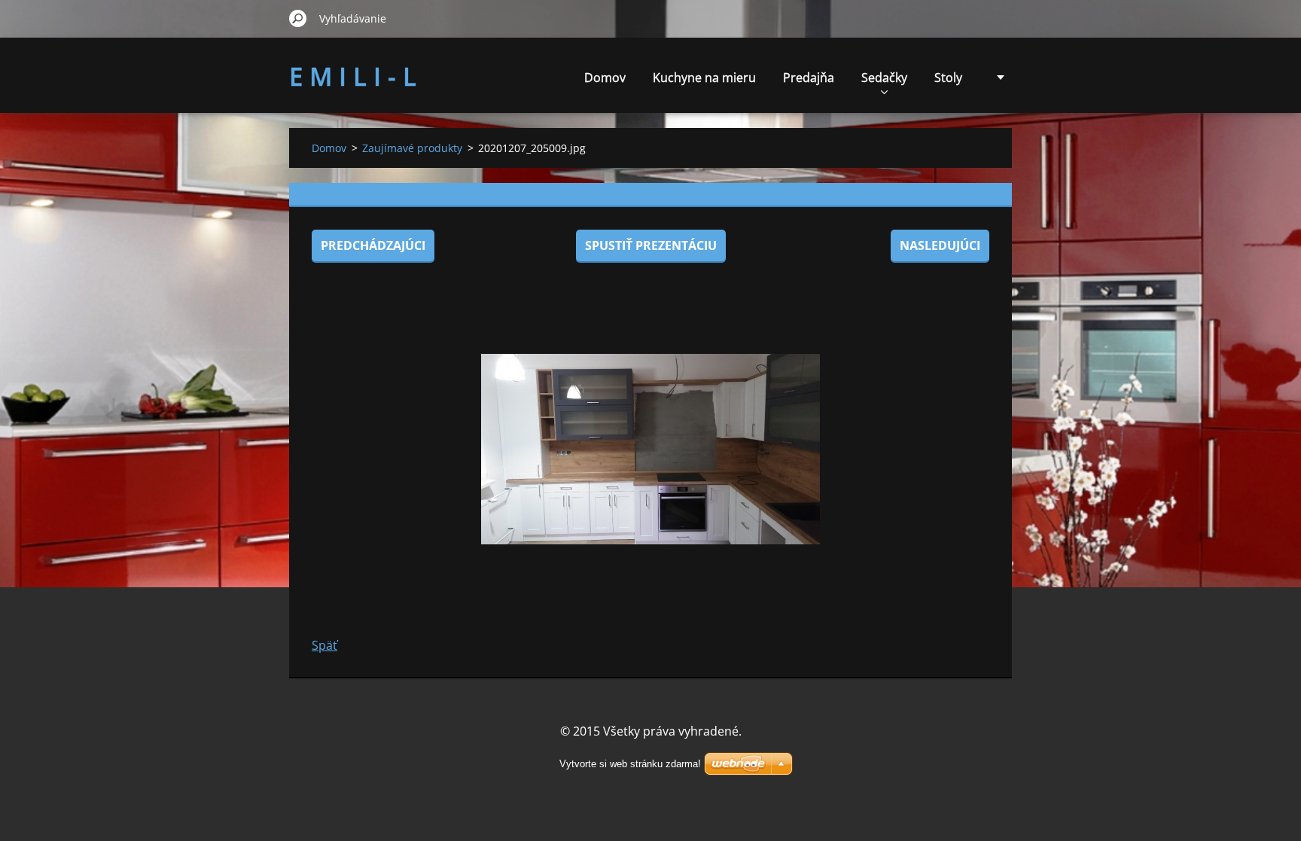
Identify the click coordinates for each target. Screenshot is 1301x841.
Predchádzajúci (373, 245)
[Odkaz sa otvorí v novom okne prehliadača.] (650, 448)
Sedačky (884, 77)
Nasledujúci (940, 245)
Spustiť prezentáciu (651, 245)
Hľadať (298, 18)
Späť (324, 645)
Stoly (948, 77)
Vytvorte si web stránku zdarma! (630, 763)
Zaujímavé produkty (412, 148)
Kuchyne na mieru (704, 77)
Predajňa (808, 77)
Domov (605, 77)
